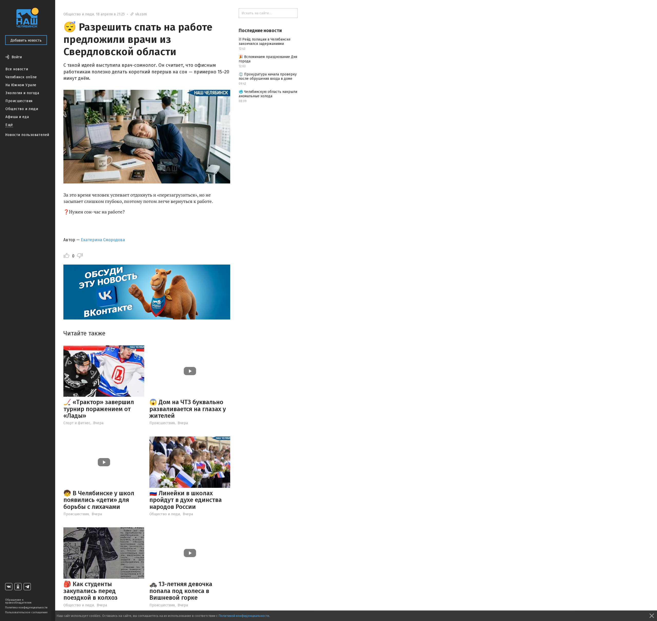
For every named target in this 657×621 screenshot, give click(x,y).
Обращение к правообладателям (18, 601)
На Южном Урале (20, 85)
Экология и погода (22, 93)
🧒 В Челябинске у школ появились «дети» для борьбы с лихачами (98, 500)
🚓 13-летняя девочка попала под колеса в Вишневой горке (180, 590)
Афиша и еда (17, 117)
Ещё (9, 125)
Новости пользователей (27, 135)
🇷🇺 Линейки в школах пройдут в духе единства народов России (185, 500)
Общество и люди (21, 109)
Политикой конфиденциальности (243, 616)
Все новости (16, 69)
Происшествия (19, 101)
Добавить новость (26, 40)
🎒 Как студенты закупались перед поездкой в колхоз (90, 590)
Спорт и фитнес (76, 423)
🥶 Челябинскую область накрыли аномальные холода (268, 94)
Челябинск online (21, 77)
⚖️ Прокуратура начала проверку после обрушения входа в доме (268, 76)
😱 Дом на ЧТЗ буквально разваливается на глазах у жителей (187, 409)
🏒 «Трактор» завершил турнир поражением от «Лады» (98, 409)
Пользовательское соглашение (26, 612)
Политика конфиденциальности (26, 607)
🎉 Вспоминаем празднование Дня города (268, 59)
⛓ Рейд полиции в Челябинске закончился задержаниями (265, 41)
